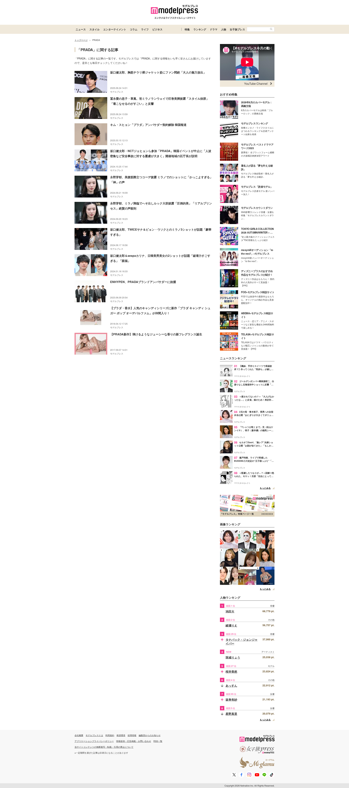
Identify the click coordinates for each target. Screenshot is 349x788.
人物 (223, 29)
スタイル (94, 29)
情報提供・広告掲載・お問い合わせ (133, 741)
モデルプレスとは (94, 735)
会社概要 (79, 735)
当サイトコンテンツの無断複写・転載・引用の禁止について (104, 746)
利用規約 (109, 735)
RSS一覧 (157, 741)
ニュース (81, 29)
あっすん (231, 685)
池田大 (230, 611)
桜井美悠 (231, 671)
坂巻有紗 (231, 699)
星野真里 (231, 714)
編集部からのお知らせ (150, 735)
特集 (187, 29)
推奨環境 (121, 735)
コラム (133, 29)
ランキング (199, 29)
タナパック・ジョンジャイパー (242, 641)
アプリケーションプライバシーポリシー (94, 741)
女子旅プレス (237, 29)
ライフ (145, 29)
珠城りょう (233, 657)
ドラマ (213, 29)
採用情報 (132, 735)
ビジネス (157, 29)
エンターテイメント (114, 29)
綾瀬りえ (231, 625)
